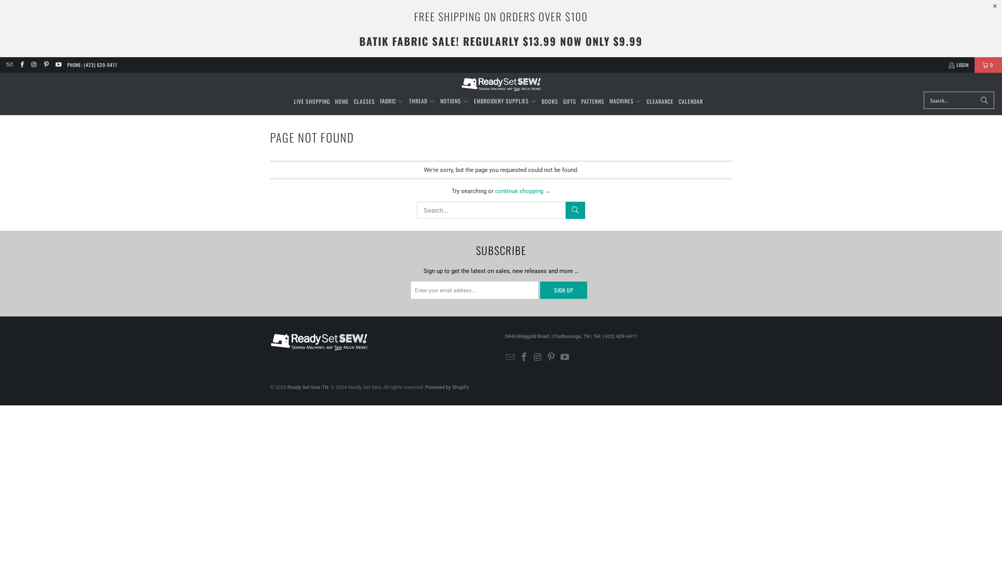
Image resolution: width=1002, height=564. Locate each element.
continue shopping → (523, 191)
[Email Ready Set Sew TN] (9, 64)
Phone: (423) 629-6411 (92, 64)
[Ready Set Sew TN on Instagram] (34, 64)
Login (963, 64)
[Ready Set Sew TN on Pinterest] (46, 64)
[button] (392, 101)
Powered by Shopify (447, 387)
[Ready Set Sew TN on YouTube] (58, 64)
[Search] (984, 100)
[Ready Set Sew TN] (501, 84)
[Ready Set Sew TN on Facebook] (21, 64)
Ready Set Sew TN (307, 387)
